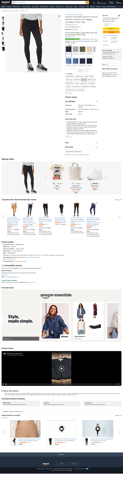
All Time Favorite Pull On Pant (15, 355)
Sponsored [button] (4, 417)
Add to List (105, 64)
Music (103, 6)
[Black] (93, 183)
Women (17, 10)
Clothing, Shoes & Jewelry (8, 10)
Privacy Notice (49, 468)
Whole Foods (59, 6)
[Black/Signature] (96, 183)
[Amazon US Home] (46, 464)
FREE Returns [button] (69, 36)
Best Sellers (35, 6)
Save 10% (72, 39)
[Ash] (58, 183)
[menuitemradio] (117, 384)
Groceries (52, 6)
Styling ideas (8, 159)
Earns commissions (17, 353)
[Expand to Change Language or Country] (66, 463)
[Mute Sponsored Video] (38, 435)
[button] (3, 6)
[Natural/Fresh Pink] (77, 183)
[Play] (3, 384)
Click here (41, 255)
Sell (88, 6)
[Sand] (53, 183)
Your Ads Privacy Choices (80, 468)
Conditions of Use (40, 468)
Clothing (22, 10)
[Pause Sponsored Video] (38, 432)
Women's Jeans (11, 259)
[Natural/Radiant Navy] (75, 183)
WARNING (6, 411)
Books (75, 6)
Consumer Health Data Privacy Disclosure (63, 468)
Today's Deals (68, 6)
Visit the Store (78, 338)
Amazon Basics (26, 6)
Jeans (26, 10)
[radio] (3, 19)
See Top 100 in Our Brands (32, 257)
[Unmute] (120, 384)
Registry (98, 6)
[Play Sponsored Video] (61, 429)
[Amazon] (6, 2)
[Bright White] (91, 183)
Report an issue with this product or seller (78, 154)
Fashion (92, 6)
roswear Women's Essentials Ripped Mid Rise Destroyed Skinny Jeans (102, 439)
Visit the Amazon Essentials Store (74, 14)
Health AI (9, 6)
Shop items (94, 39)
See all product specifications (73, 151)
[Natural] (56, 183)
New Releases (44, 6)
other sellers (84, 41)
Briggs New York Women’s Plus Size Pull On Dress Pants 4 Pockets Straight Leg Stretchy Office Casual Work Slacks (65, 439)
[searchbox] (50, 2)
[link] (14, 221)
